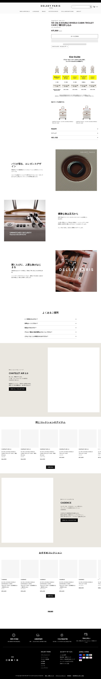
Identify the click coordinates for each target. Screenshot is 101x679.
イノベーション (44, 657)
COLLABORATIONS (67, 11)
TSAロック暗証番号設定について (67, 659)
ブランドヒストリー (45, 655)
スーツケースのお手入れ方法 (66, 661)
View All (50, 467)
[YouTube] (12, 660)
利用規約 (69, 675)
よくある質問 (63, 655)
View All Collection (17, 389)
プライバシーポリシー (61, 675)
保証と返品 (54, 137)
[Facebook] (9, 660)
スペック (54, 133)
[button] (74, 40)
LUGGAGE (36, 11)
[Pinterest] (17, 660)
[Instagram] (6, 660)
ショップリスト (44, 667)
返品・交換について (49, 675)
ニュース (43, 665)
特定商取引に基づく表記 (78, 675)
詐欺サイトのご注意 (64, 663)
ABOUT (79, 11)
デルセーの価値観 (45, 659)
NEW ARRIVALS (25, 11)
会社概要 (43, 661)
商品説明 (54, 128)
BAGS (44, 11)
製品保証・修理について (65, 657)
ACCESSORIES (53, 11)
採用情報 (43, 663)
